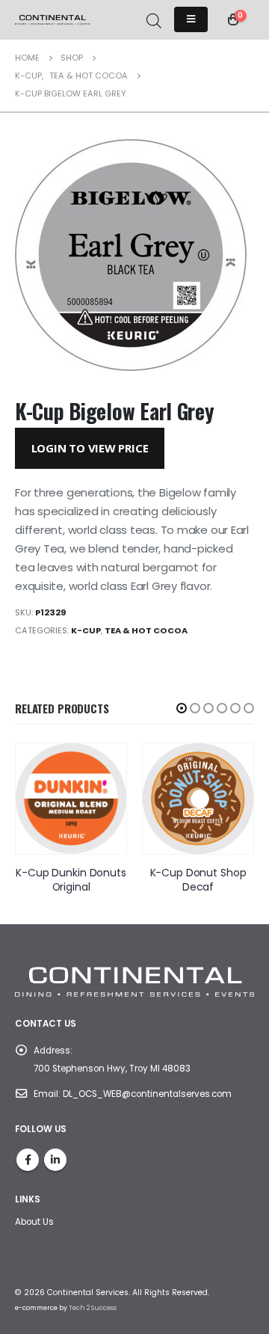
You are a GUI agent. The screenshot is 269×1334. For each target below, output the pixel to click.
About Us (34, 1222)
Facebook (27, 1160)
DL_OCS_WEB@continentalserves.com (147, 1094)
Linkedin (55, 1160)
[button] (181, 708)
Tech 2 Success (93, 1307)
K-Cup (86, 630)
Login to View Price (90, 447)
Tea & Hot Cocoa (146, 630)
